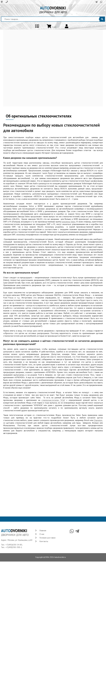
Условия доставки (47, 537)
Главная (42, 530)
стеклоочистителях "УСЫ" (53, 400)
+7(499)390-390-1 (14, 547)
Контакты (43, 541)
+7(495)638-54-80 (14, 544)
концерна (68, 221)
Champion (98, 420)
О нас (41, 534)
